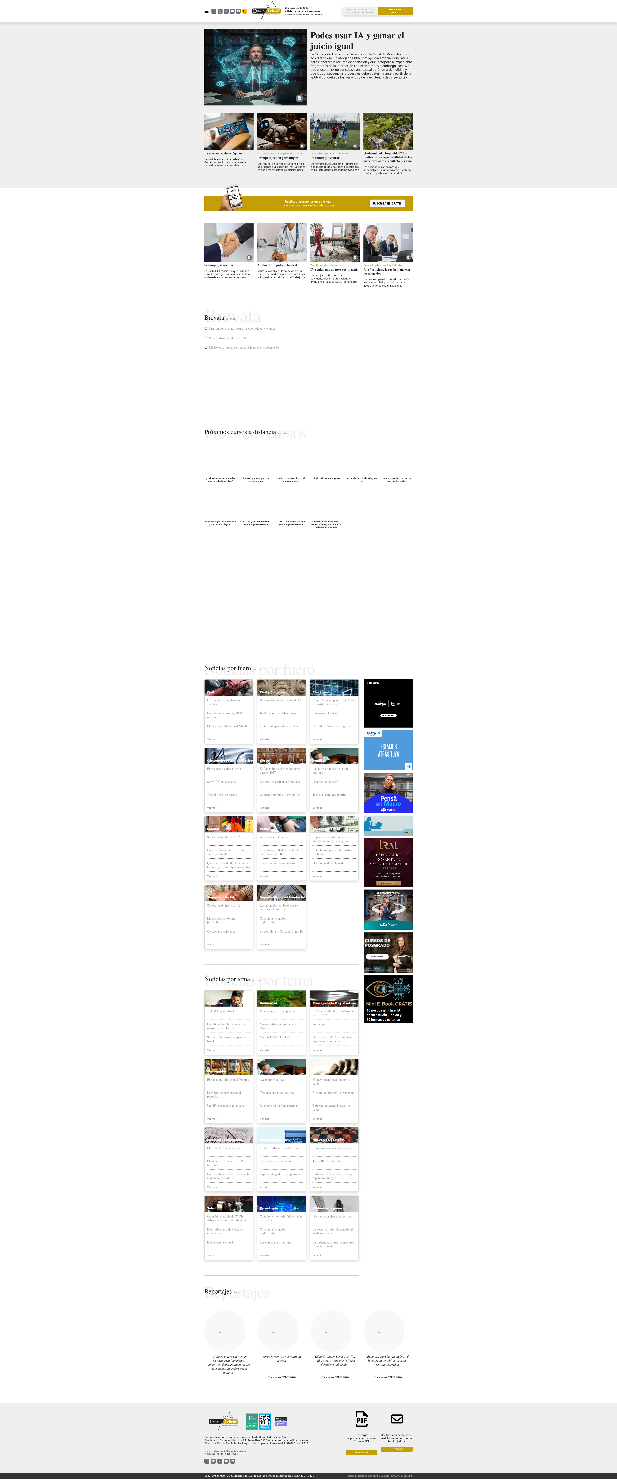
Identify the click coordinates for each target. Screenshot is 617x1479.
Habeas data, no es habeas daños (281, 700)
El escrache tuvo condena (223, 1148)
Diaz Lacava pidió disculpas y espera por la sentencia (332, 1039)
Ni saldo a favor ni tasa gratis (332, 726)
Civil (210, 692)
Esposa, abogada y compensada (280, 1174)
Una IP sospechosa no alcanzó (226, 1106)
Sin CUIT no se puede (221, 782)
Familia (318, 760)
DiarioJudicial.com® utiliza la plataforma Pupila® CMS (380, 1476)
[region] (308, 389)
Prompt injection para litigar (277, 158)
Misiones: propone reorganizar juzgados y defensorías (244, 347)
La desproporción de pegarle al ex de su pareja (333, 1231)
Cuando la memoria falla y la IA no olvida (281, 1218)
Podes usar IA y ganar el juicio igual (357, 40)
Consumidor (217, 1071)
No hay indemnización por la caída (331, 1081)
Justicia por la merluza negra (279, 713)
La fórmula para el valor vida (279, 726)
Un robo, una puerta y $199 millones (225, 715)
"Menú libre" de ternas (222, 795)
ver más (230, 319)
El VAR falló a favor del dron (279, 1148)
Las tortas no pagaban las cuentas (223, 702)
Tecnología (269, 1208)
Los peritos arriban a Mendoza (280, 782)
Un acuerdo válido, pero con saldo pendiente (225, 852)
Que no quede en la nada (328, 863)
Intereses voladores (325, 713)
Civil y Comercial (273, 692)
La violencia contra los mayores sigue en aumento (333, 1244)
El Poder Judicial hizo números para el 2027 (280, 770)
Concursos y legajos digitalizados (273, 920)
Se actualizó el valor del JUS (228, 338)
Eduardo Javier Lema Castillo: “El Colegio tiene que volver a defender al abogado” (335, 1360)
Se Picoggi (319, 1024)
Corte (264, 760)
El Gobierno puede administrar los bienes (333, 852)
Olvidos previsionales (221, 931)
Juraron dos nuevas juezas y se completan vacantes (242, 328)
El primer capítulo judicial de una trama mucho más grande (332, 839)
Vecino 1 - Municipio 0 (275, 1037)
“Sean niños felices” (326, 782)
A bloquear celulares (273, 837)
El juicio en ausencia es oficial (332, 1148)
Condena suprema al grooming (280, 795)
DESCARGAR (361, 1452)
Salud (211, 1208)
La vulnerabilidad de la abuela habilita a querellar (279, 852)
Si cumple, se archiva (219, 265)
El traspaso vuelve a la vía (224, 769)
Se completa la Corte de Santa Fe (281, 931)
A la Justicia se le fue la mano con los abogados (386, 271)
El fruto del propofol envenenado (334, 1093)
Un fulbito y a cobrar (325, 158)
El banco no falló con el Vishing (228, 726)
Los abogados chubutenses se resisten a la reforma (279, 907)
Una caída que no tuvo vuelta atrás (334, 269)
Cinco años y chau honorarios (279, 1161)
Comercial (321, 692)
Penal (264, 828)
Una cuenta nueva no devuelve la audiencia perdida (228, 1176)
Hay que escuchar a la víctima (332, 1216)
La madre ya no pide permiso (279, 1106)
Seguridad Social (220, 897)
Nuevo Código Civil (275, 1139)
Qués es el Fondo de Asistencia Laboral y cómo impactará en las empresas (228, 865)
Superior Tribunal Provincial (282, 897)
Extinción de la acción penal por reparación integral (334, 1176)
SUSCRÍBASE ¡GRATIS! (387, 203)
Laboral (213, 828)
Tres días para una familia (329, 795)
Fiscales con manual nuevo (277, 863)
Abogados (215, 1003)
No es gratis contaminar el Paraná (277, 1026)
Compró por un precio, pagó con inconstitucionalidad (334, 702)
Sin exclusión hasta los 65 (224, 837)
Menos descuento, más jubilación (222, 920)
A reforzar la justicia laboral (277, 265)
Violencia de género (329, 1208)
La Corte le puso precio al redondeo (224, 1094)
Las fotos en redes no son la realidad (331, 770)
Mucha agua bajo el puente (277, 1011)
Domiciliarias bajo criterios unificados (225, 1231)
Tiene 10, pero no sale (327, 1161)
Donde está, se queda (220, 1242)
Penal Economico (326, 828)
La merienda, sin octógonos (223, 153)
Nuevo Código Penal (329, 1139)
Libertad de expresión (224, 1139)
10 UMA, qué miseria (221, 1011)
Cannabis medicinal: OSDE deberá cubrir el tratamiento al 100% (227, 1218)
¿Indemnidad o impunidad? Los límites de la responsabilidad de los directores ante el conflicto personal (388, 157)
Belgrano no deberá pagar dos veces (332, 1107)
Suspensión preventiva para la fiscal (226, 1039)
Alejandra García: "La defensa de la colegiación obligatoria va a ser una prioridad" (388, 1360)
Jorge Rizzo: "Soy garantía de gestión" (282, 1358)
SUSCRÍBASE (397, 1449)
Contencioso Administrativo (230, 760)
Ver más (212, 739)
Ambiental (268, 1003)
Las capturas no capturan (276, 1242)
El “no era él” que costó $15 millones (225, 1163)
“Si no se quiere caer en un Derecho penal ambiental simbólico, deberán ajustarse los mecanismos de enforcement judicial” (229, 1364)
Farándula (321, 1071)
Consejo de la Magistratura (334, 1003)
